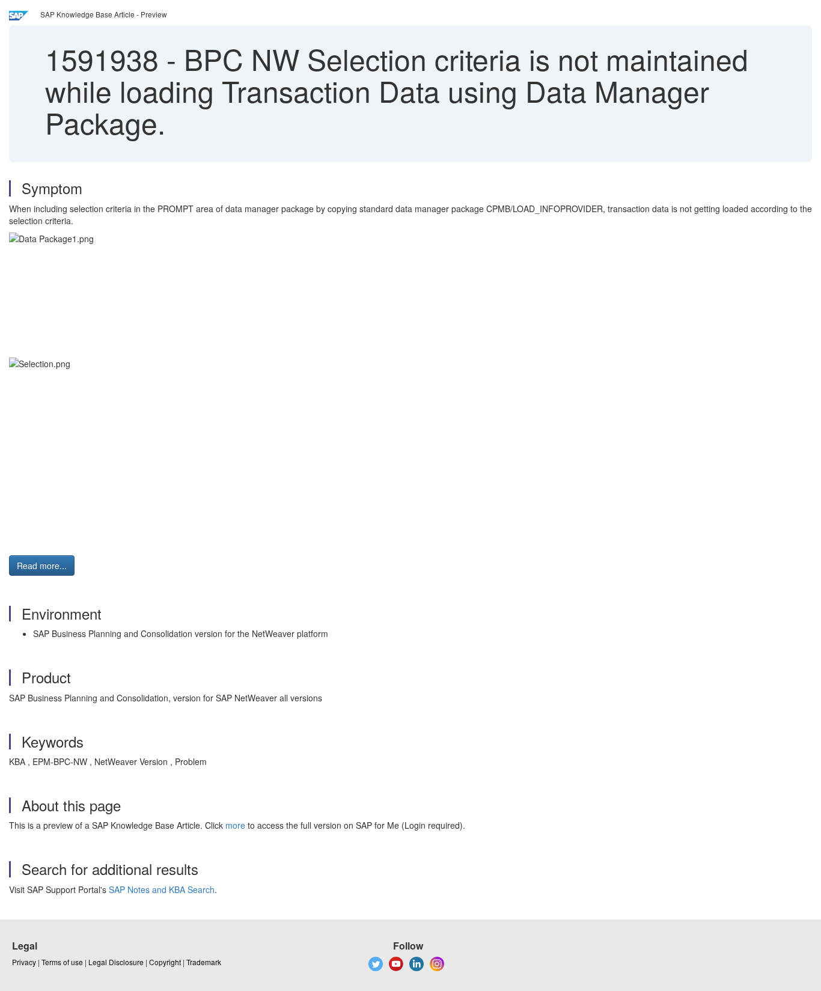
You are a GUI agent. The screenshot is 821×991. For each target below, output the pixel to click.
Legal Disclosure (116, 962)
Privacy (24, 962)
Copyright (165, 962)
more (235, 825)
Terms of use (62, 962)
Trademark (203, 962)
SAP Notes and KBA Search (162, 889)
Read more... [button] (42, 566)
